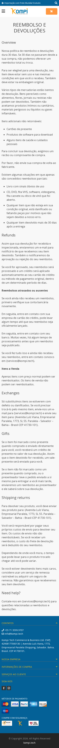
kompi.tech (29, 742)
